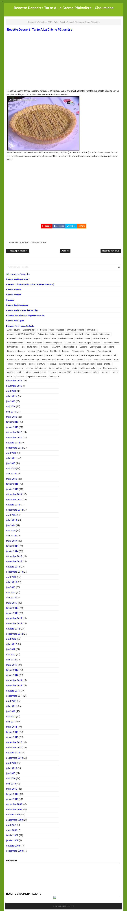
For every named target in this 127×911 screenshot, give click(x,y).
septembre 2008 (14, 850)
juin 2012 (10, 649)
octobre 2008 (13, 845)
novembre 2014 (14, 499)
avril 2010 (11, 783)
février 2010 (12, 794)
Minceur (31, 351)
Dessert (97, 343)
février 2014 (12, 546)
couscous (51, 364)
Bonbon (43, 330)
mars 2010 (11, 788)
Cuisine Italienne (82, 338)
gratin (74, 368)
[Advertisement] (63, 66)
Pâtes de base (78, 351)
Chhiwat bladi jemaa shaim (17, 279)
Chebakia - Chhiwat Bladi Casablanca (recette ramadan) (30, 284)
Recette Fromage (14, 355)
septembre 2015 (14, 447)
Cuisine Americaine (46, 334)
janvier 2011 (12, 737)
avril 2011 (11, 721)
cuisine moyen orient (85, 364)
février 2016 (12, 422)
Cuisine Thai (70, 343)
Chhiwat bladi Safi (13, 295)
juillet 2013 (11, 582)
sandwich (106, 372)
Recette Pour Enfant (54, 355)
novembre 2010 (14, 747)
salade (96, 372)
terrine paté (54, 377)
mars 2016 (11, 416)
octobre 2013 (13, 566)
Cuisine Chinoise (14, 338)
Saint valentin (77, 360)
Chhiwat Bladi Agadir (15, 321)
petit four (20, 372)
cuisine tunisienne (15, 368)
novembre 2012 (14, 623)
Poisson (65, 351)
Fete (23, 347)
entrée (59, 368)
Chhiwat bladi (92, 330)
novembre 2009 (14, 809)
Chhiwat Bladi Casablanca (17, 305)
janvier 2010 (12, 799)
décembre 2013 (14, 556)
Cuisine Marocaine (15, 343)
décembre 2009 (14, 804)
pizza (28, 372)
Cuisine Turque (84, 343)
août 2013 (11, 577)
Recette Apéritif (104, 351)
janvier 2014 (12, 551)
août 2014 (11, 515)
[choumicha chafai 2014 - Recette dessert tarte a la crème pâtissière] (43, 123)
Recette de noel (109, 355)
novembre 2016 (14, 386)
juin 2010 (10, 773)
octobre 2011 (13, 690)
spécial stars (20, 377)
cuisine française (66, 364)
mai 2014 (10, 530)
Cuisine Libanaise (100, 338)
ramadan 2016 (65, 372)
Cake (51, 330)
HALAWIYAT (56, 347)
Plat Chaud (55, 351)
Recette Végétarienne (90, 355)
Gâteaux (44, 347)
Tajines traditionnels (102, 360)
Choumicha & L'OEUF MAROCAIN (21, 334)
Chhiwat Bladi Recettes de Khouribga (22, 310)
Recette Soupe (71, 355)
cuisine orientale (104, 364)
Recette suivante (110, 250)
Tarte (116, 360)
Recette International (34, 355)
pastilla (10, 372)
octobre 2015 (13, 442)
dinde (51, 368)
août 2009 (11, 825)
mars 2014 (11, 540)
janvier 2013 (12, 613)
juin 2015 (10, 463)
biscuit (32, 364)
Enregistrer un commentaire (27, 242)
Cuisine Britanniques (101, 334)
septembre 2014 (14, 509)
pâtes (44, 372)
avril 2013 (11, 597)
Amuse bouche (13, 330)
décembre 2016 (14, 380)
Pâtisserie (91, 351)
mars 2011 (11, 726)
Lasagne (83, 347)
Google (47, 226)
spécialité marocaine (37, 377)
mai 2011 (10, 716)
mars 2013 (11, 603)
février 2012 (12, 670)
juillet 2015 (11, 458)
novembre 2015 (14, 437)
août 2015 (11, 453)
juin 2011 (10, 711)
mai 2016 (10, 406)
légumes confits (110, 368)
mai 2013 (10, 592)
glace (66, 368)
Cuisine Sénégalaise (53, 343)
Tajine (88, 360)
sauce (115, 372)
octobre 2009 (13, 814)
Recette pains (13, 360)
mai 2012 (10, 654)
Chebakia (10, 300)
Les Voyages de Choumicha (102, 347)
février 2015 (12, 484)
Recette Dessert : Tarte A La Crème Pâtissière (39, 29)
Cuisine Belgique (82, 334)
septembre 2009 (14, 820)
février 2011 (12, 732)
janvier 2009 (12, 840)
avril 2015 (11, 473)
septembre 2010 (14, 757)
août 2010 (11, 763)
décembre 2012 (14, 618)
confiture (41, 364)
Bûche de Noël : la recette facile (20, 326)
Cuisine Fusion (49, 338)
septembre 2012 (14, 633)
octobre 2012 (13, 628)
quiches (52, 372)
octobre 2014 (13, 504)
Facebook (59, 226)
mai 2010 (10, 778)
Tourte (10, 364)
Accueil (65, 250)
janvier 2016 (12, 427)
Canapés (60, 330)
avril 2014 (11, 535)
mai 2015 (10, 468)
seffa (9, 377)
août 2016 (11, 391)
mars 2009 (11, 830)
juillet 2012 (11, 644)
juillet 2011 (11, 706)
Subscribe (25, 274)
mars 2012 (11, 665)
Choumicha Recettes (64, 906)
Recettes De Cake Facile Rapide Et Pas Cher (25, 316)
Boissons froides (30, 330)
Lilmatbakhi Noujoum (16, 351)
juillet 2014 (11, 520)
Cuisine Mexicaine (34, 343)
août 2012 (11, 639)
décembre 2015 (14, 432)
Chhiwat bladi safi (13, 289)
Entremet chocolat (111, 343)
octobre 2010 (13, 752)
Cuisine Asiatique (65, 334)
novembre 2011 (14, 685)
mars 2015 (11, 478)
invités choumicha (87, 368)
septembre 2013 (14, 571)
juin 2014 (10, 525)
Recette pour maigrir (30, 360)
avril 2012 (11, 659)
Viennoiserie (20, 364)
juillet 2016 (11, 396)
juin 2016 (10, 401)
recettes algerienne (82, 372)
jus (99, 368)
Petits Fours (42, 351)
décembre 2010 (14, 742)
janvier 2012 (12, 675)
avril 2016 (11, 411)
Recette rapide (48, 360)
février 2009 (12, 835)
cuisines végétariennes (36, 368)
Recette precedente (18, 250)
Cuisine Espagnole (32, 338)
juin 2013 (10, 587)
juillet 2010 (11, 768)
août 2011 (11, 701)
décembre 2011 (14, 680)
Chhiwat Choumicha (75, 330)
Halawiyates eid (70, 347)
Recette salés (63, 360)
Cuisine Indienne (65, 338)
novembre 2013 (14, 561)
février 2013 (12, 608)
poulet (36, 372)
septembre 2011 (14, 695)
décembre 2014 (14, 494)
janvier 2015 (12, 489)
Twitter (72, 226)
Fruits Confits (33, 347)
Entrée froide (12, 347)
